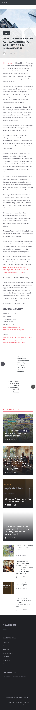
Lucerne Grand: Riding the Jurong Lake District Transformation (17, 433)
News (6, 33)
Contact (26, 702)
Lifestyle (6, 657)
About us (19, 702)
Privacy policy (13, 705)
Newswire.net (8, 63)
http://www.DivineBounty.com (13, 330)
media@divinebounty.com (12, 327)
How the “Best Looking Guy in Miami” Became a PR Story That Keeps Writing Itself (24, 602)
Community (6, 646)
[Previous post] (2, 364)
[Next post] (33, 386)
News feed (10, 702)
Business (6, 642)
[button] (33, 2)
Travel (5, 664)
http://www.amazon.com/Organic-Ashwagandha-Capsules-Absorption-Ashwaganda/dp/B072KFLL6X (16, 269)
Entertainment (7, 653)
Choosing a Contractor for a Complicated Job (24, 584)
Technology (7, 660)
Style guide (23, 705)
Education (6, 649)
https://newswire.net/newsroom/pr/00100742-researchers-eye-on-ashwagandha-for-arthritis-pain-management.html (18, 339)
